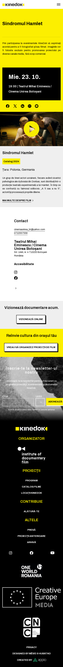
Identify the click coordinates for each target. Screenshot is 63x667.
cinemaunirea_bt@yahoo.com (29, 229)
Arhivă (31, 542)
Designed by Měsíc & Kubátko (31, 653)
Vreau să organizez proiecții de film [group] (31, 347)
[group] (18, 400)
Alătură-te (31, 511)
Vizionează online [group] (31, 319)
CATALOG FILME (31, 486)
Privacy (31, 647)
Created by (24, 660)
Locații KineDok (31, 493)
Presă (31, 530)
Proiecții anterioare (32, 536)
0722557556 (21, 233)
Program (31, 480)
